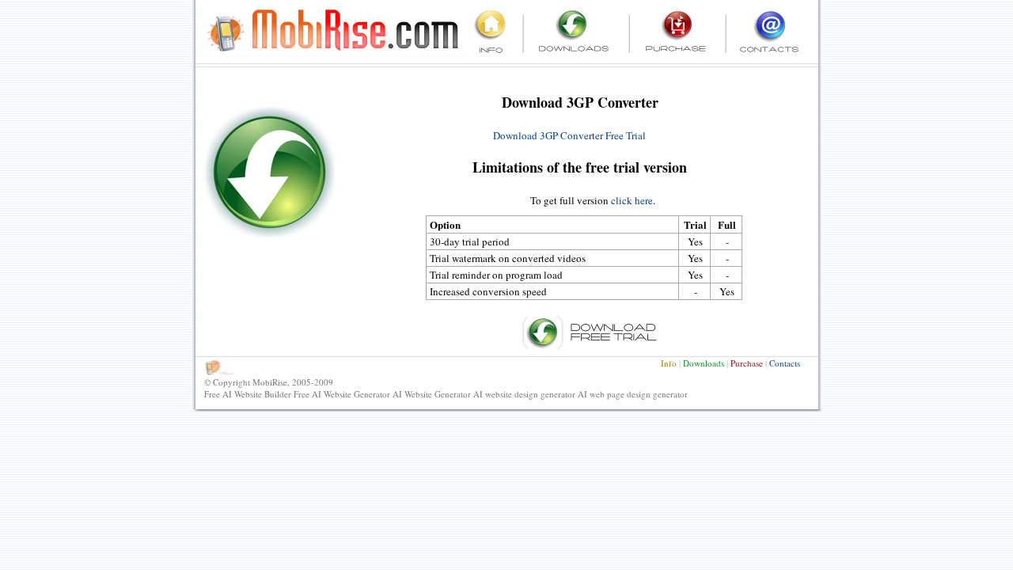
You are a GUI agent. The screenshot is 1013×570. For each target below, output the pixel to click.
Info (669, 363)
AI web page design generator (633, 394)
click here (632, 200)
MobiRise (269, 382)
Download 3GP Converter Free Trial (569, 135)
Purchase (746, 363)
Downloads (703, 363)
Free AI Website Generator (342, 394)
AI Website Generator (432, 394)
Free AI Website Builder (247, 394)
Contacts (784, 363)
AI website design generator (524, 394)
